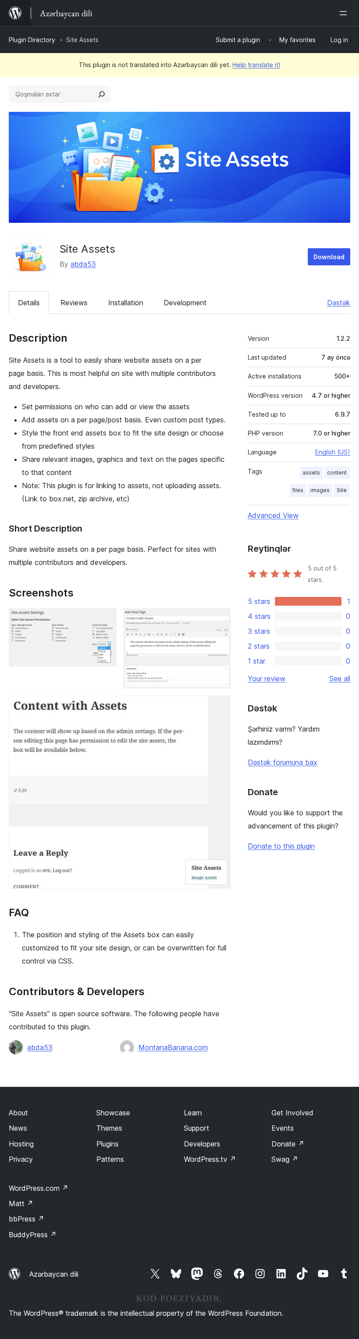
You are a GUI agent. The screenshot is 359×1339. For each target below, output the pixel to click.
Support (196, 1128)
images (320, 490)
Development (185, 302)
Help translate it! (256, 64)
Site (342, 490)
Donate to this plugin (281, 846)
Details (29, 302)
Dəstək (338, 302)
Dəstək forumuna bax (282, 762)
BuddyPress (32, 1234)
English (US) (332, 452)
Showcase (113, 1112)
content (337, 472)
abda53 (83, 264)
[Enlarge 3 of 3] (219, 707)
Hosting (21, 1143)
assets (311, 472)
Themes (109, 1128)
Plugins (107, 1143)
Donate (287, 1143)
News (18, 1128)
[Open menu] (345, 13)
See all (339, 678)
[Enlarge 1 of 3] (104, 620)
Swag (284, 1159)
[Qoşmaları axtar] (101, 94)
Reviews (74, 302)
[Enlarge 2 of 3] (219, 620)
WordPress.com (38, 1188)
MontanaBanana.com (173, 1047)
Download (329, 257)
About (18, 1112)
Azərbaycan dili (53, 1274)
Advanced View (273, 515)
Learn (193, 1112)
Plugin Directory (32, 39)
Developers (202, 1143)
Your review (266, 678)
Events (282, 1128)
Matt (21, 1203)
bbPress (26, 1218)
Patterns (110, 1159)
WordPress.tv (210, 1159)
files (297, 490)
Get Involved (292, 1112)
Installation (125, 302)
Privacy (21, 1159)
